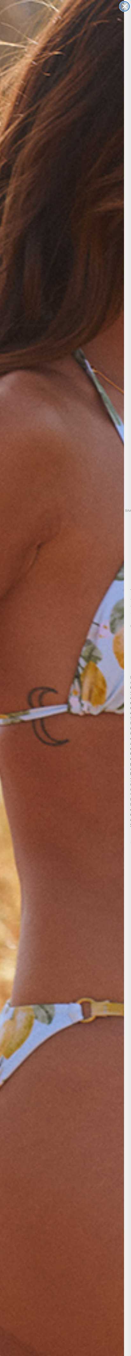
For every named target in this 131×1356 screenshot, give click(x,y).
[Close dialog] (124, 6)
